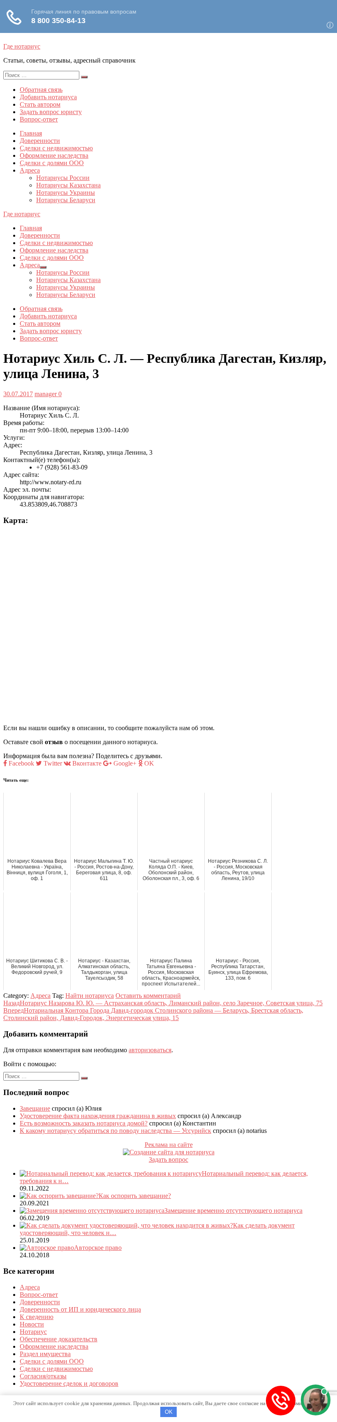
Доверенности (40, 140)
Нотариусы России (63, 177)
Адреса (30, 170)
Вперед (153, 1014)
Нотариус (33, 1331)
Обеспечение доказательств (58, 1339)
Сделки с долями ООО (52, 162)
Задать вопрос (168, 1159)
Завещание (35, 1108)
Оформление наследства (54, 155)
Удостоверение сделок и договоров (69, 1383)
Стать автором (40, 104)
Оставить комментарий (148, 995)
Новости (32, 1324)
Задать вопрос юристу (51, 111)
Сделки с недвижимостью (56, 148)
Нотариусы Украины (65, 192)
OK (169, 1412)
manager (46, 393)
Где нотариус (21, 46)
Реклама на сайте (169, 1144)
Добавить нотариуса (48, 96)
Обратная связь (41, 89)
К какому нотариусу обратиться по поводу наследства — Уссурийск (115, 1130)
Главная (31, 133)
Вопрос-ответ (39, 119)
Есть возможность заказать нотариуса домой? (84, 1123)
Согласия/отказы (43, 1376)
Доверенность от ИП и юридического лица (80, 1309)
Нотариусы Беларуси (65, 199)
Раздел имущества (45, 1353)
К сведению (36, 1316)
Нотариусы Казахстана (68, 185)
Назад (163, 1002)
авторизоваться (150, 1049)
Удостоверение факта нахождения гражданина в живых (98, 1115)
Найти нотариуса (89, 995)
